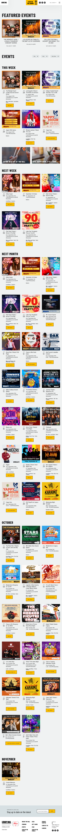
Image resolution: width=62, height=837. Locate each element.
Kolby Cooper (9, 194)
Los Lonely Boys (10, 661)
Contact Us (45, 825)
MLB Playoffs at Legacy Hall (32, 503)
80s (32, 138)
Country (13, 201)
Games (13, 434)
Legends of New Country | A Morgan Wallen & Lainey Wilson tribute (32, 586)
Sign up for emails (35, 830)
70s (47, 203)
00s (7, 101)
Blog (33, 821)
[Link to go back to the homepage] (4, 2)
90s (29, 240)
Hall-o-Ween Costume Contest (13, 735)
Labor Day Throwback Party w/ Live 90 (31, 232)
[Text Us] (36, 1)
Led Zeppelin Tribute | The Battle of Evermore (32, 91)
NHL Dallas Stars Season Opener (32, 546)
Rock (7, 102)
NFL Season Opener (51, 315)
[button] (60, 2)
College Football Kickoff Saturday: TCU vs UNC (52, 91)
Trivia (36, 436)
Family (27, 436)
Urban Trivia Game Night (32, 661)
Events (24, 827)
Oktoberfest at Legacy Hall (52, 546)
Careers (44, 828)
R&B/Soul (8, 361)
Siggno (7, 465)
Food (30, 436)
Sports (7, 135)
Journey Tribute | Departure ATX (50, 390)
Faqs (33, 827)
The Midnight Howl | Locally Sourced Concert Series (12, 92)
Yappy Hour (49, 130)
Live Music (16, 101)
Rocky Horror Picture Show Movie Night (31, 625)
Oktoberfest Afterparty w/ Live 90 (12, 585)
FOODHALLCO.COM (6, 826)
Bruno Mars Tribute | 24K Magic (12, 353)
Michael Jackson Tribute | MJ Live (32, 130)
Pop (34, 138)
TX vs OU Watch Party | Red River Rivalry (52, 585)
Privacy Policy (4, 829)
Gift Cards (35, 824)
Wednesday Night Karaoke (50, 503)
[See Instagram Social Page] (42, 3)
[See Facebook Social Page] (40, 3)
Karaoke (48, 509)
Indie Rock (10, 101)
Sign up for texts (25, 830)
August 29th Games (11, 130)
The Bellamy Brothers (31, 389)
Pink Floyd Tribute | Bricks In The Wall (11, 232)
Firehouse (48, 427)
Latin (7, 471)
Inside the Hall (26, 821)
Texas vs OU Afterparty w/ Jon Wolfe (12, 625)
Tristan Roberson (10, 782)
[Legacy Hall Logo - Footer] (6, 822)
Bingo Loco (9, 427)
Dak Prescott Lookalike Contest (52, 353)
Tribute (27, 100)
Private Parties (44, 822)
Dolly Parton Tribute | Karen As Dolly (51, 194)
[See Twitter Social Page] (45, 3)
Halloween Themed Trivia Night (12, 698)
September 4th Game (31, 194)
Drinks (27, 436)
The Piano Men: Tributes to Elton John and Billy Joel (12, 547)
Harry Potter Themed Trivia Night (31, 428)
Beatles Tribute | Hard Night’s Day (31, 465)
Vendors (24, 824)
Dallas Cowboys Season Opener (12, 390)
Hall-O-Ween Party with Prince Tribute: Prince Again (32, 736)
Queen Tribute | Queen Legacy (51, 625)
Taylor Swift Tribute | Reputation (51, 698)
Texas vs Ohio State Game (31, 353)
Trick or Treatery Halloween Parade (50, 662)
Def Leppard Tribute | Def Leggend (51, 465)
